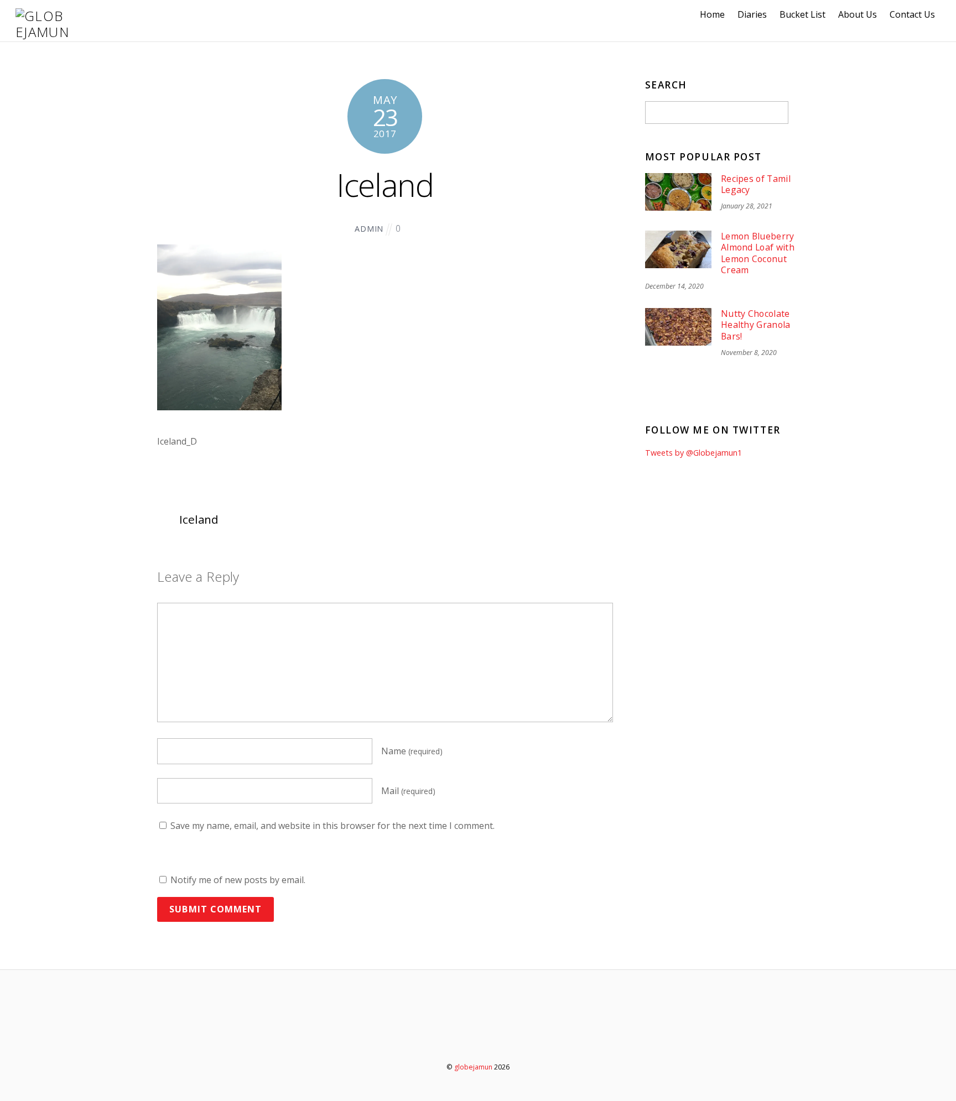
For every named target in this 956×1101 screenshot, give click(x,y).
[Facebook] (479, 1036)
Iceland (384, 184)
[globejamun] (43, 32)
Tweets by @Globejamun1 (693, 452)
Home (712, 14)
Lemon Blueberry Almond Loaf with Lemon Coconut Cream (757, 253)
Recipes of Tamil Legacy (756, 184)
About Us (857, 14)
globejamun (473, 1067)
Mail (408, 791)
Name (412, 751)
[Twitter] (448, 1036)
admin (369, 228)
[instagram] (511, 1036)
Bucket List (802, 14)
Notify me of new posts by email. (237, 880)
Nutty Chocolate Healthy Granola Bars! (756, 325)
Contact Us (912, 14)
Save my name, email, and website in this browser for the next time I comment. (332, 826)
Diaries (752, 14)
